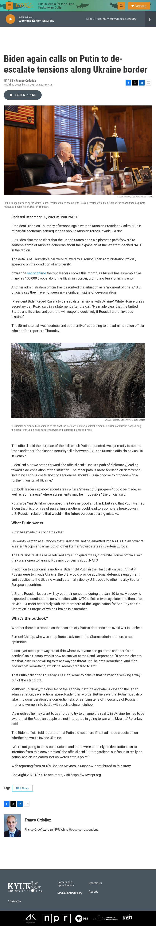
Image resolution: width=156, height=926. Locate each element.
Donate (140, 6)
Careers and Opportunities (65, 884)
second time (36, 273)
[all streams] (150, 19)
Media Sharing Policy (69, 893)
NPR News (22, 788)
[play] (10, 19)
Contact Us (95, 883)
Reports (93, 891)
